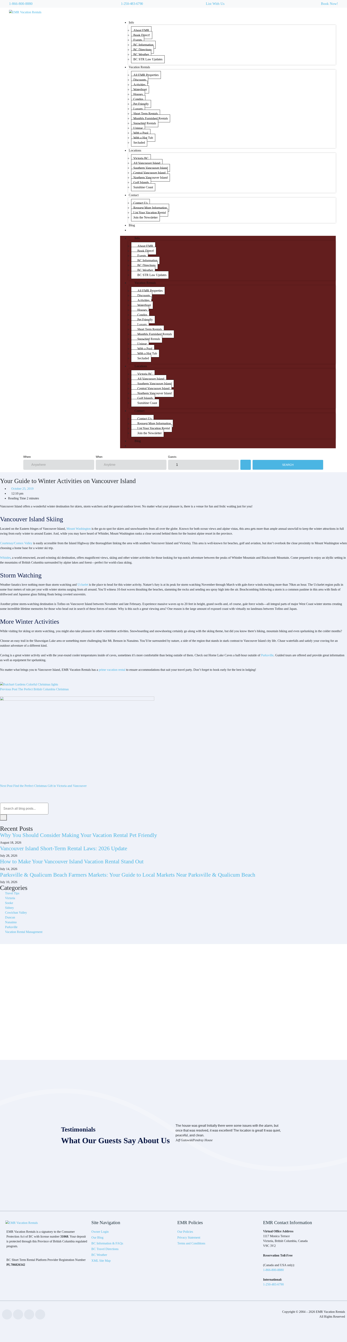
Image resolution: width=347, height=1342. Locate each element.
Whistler (5, 557)
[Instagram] (40, 1314)
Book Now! (329, 4)
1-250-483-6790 (132, 4)
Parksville (267, 655)
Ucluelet (83, 584)
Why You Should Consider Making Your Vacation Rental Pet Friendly (78, 835)
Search (288, 464)
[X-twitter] (29, 1314)
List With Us (215, 4)
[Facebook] (7, 1314)
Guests (172, 456)
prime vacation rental (112, 669)
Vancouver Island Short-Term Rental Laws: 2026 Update (63, 848)
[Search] (3, 817)
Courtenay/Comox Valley (16, 543)
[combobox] (24, 808)
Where (27, 456)
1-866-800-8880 (21, 4)
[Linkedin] (18, 1314)
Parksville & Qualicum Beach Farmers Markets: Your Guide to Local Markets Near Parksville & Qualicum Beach (127, 875)
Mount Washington (78, 528)
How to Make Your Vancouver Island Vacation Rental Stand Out (72, 861)
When (99, 456)
